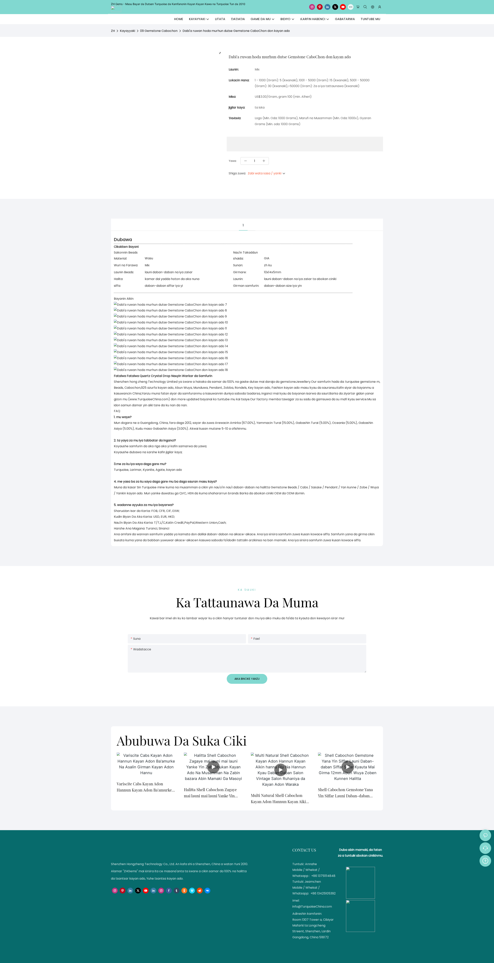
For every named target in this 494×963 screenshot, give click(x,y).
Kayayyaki (127, 31)
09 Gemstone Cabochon (159, 31)
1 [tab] (243, 225)
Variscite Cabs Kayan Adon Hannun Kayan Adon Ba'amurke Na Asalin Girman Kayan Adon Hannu (144, 787)
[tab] (251, 222)
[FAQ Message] (485, 860)
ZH (113, 31)
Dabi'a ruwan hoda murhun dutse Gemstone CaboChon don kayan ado (236, 31)
